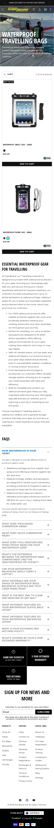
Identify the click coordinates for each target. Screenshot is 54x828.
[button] (34, 9)
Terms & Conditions (24, 775)
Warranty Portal (23, 751)
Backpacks (7, 746)
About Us (39, 732)
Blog (37, 773)
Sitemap (39, 778)
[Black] (4, 151)
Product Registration (24, 759)
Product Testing (39, 751)
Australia (34, 813)
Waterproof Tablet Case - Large (17, 144)
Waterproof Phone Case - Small (17, 232)
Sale (4, 755)
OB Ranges (7, 760)
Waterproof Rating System (42, 767)
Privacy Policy (25, 781)
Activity (5, 764)
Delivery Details (23, 743)
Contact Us (24, 737)
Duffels (5, 751)
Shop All (6, 732)
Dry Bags (6, 741)
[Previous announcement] (5, 3)
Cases (5, 737)
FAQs (21, 732)
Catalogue (40, 737)
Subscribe (43, 712)
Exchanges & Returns (25, 767)
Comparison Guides (41, 759)
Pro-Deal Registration (41, 743)
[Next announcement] (49, 3)
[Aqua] (8, 238)
